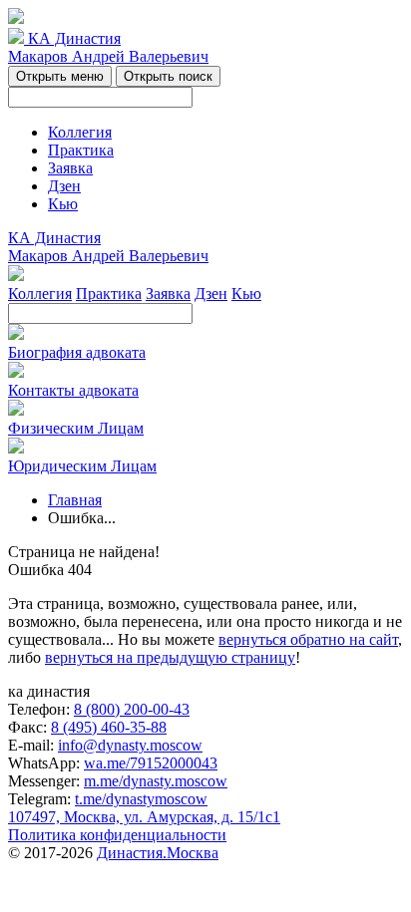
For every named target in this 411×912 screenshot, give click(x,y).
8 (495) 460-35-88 (109, 727)
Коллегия (80, 132)
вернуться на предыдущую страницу (170, 657)
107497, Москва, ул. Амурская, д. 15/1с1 (144, 816)
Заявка (70, 167)
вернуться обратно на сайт (308, 639)
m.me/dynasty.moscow (155, 780)
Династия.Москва (157, 852)
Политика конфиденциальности (117, 834)
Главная (75, 499)
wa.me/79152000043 (150, 763)
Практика (81, 150)
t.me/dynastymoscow (141, 798)
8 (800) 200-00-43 (132, 709)
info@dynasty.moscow (130, 745)
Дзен (64, 185)
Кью (63, 203)
